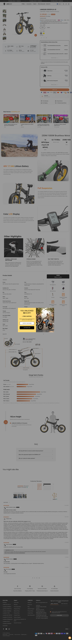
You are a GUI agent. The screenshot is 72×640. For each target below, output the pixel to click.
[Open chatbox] (69, 638)
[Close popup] (70, 625)
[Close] (52, 309)
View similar (61, 633)
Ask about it (67, 633)
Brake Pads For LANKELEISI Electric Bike (65, 629)
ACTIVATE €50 (27, 327)
